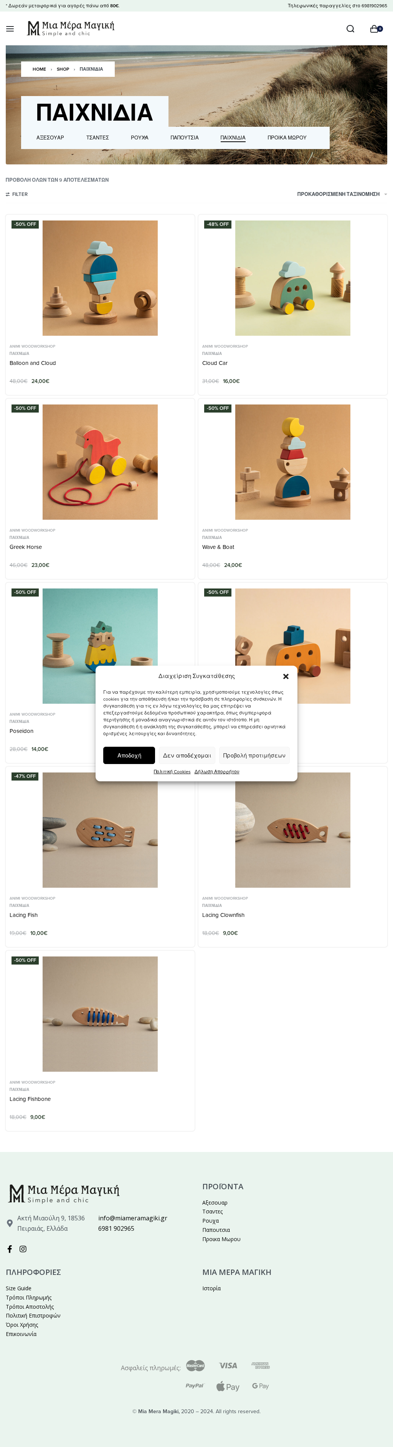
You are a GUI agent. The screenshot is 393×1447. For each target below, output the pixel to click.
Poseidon (21, 731)
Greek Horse (26, 547)
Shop (63, 69)
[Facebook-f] (9, 1249)
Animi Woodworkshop (32, 346)
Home (39, 69)
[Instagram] (23, 1249)
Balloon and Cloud (33, 363)
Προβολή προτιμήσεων (254, 755)
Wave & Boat (218, 547)
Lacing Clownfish (223, 915)
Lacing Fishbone (30, 1099)
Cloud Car (215, 363)
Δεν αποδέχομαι (187, 755)
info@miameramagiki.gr (132, 1218)
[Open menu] (10, 29)
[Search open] (350, 29)
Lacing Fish (24, 915)
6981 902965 (116, 1228)
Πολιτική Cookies (172, 771)
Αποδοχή (129, 755)
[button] (286, 676)
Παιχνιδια (19, 354)
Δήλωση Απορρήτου (217, 771)
